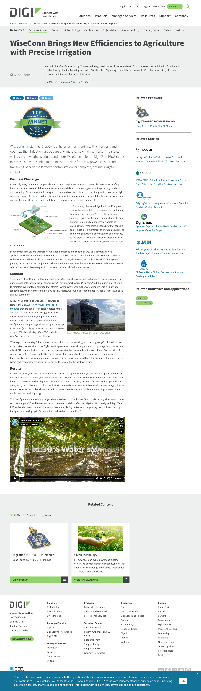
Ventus (50, 660)
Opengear (52, 647)
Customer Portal (92, 627)
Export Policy (164, 624)
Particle (51, 652)
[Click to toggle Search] (188, 6)
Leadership (164, 633)
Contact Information (21, 613)
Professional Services (95, 616)
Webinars (181, 30)
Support (165, 16)
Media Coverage (166, 642)
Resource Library (130, 30)
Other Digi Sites (166, 646)
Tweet (48, 97)
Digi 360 (51, 627)
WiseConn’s (18, 146)
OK (183, 681)
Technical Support (94, 623)
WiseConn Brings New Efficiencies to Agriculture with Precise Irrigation (84, 23)
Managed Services (124, 16)
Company (181, 16)
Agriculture (142, 298)
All (17, 515)
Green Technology (144, 303)
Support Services (93, 648)
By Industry (53, 607)
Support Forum (92, 640)
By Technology (54, 616)
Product (32, 515)
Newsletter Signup (22, 639)
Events (54, 30)
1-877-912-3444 (18, 617)
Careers (162, 616)
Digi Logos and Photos (132, 616)
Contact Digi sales (19, 626)
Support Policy (91, 644)
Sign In (147, 6)
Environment (164, 620)
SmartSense (53, 656)
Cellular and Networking (96, 611)
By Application (54, 611)
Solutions (84, 16)
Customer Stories (40, 23)
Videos (167, 30)
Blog (138, 6)
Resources (148, 16)
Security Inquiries (19, 630)
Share (18, 97)
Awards (162, 611)
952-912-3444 (17, 621)
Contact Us (174, 6)
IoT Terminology (71, 30)
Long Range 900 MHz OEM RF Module (155, 126)
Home (13, 23)
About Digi (163, 607)
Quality (161, 655)
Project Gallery (110, 30)
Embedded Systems (94, 607)
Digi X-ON (52, 636)
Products (101, 16)
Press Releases (165, 651)
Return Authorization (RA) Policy (97, 633)
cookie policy (152, 681)
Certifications (91, 30)
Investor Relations (167, 629)
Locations (163, 637)
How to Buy (159, 6)
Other (49, 515)
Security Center (152, 30)
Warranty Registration (95, 653)
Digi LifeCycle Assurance (59, 632)
